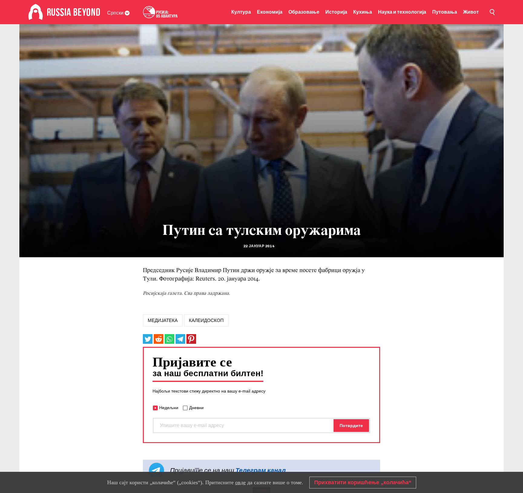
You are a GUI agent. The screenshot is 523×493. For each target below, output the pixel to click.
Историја (336, 12)
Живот (471, 12)
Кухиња (362, 12)
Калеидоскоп (206, 320)
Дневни (196, 407)
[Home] (35, 12)
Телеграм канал (260, 470)
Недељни (168, 407)
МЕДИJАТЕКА (163, 320)
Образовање (303, 12)
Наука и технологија (402, 12)
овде (240, 482)
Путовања (444, 12)
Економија (269, 12)
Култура (241, 12)
